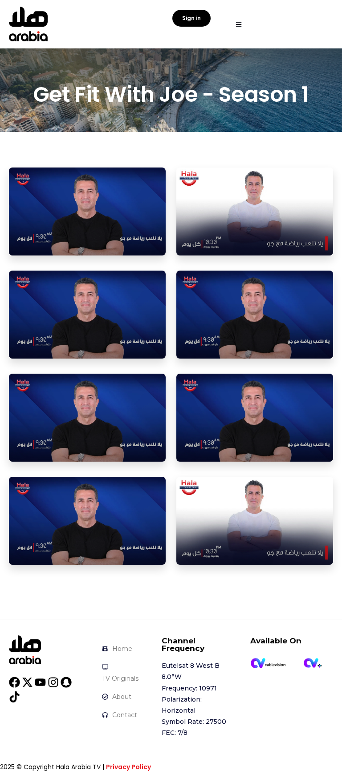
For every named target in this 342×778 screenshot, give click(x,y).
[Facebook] (14, 682)
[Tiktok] (14, 696)
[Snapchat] (66, 682)
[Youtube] (40, 682)
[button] (238, 24)
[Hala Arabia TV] (25, 649)
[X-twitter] (27, 682)
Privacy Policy (128, 766)
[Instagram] (53, 682)
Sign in (191, 18)
